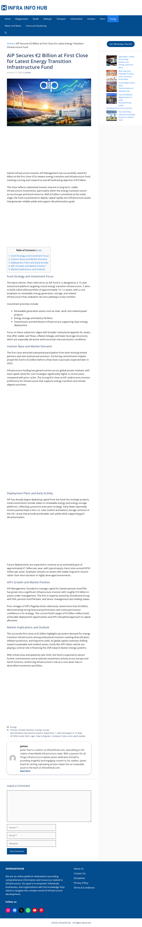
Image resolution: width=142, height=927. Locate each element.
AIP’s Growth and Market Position (27, 266)
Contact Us (79, 873)
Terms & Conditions (84, 887)
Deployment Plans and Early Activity (28, 262)
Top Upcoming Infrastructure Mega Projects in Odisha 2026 (127, 115)
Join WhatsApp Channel (121, 44)
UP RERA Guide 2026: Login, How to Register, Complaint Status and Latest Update (47, 736)
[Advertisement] (49, 150)
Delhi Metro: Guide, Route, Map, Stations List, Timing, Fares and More (126, 62)
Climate (13, 730)
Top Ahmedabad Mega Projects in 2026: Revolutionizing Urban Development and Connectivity (119, 101)
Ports (102, 18)
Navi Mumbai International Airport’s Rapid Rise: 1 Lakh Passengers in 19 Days (46, 733)
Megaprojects (21, 18)
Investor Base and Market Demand (27, 259)
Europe (46, 730)
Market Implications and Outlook (26, 269)
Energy (113, 18)
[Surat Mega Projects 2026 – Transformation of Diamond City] (111, 87)
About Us (79, 868)
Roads (36, 18)
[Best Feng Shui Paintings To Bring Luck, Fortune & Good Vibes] (111, 75)
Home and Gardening (36, 25)
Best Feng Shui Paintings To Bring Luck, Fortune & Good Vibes (126, 75)
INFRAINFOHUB (15, 868)
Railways (47, 18)
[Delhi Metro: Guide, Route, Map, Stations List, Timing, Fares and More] (111, 61)
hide (38, 250)
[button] (5, 32)
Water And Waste (13, 25)
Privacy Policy (81, 882)
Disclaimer (79, 878)
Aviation (91, 18)
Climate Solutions (26, 730)
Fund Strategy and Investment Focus (28, 255)
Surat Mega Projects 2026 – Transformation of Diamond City (127, 87)
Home (8, 18)
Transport (61, 18)
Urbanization (76, 18)
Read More (25, 771)
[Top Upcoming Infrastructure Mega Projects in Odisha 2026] (111, 116)
